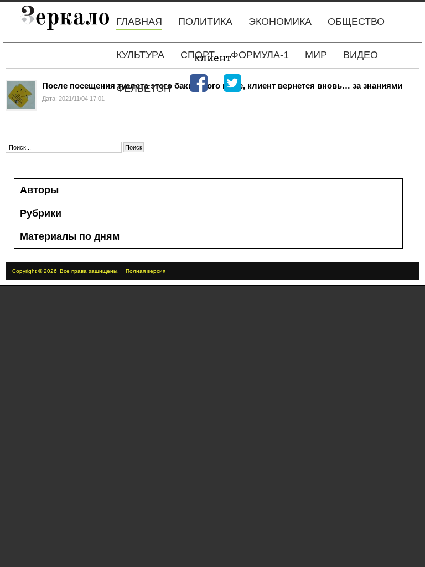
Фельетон (143, 88)
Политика (205, 21)
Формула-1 (260, 54)
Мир (316, 54)
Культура (140, 54)
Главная (139, 21)
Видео (360, 54)
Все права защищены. (89, 271)
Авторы (39, 189)
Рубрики (40, 213)
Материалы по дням (70, 236)
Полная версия (145, 271)
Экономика (280, 21)
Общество (356, 21)
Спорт (197, 54)
